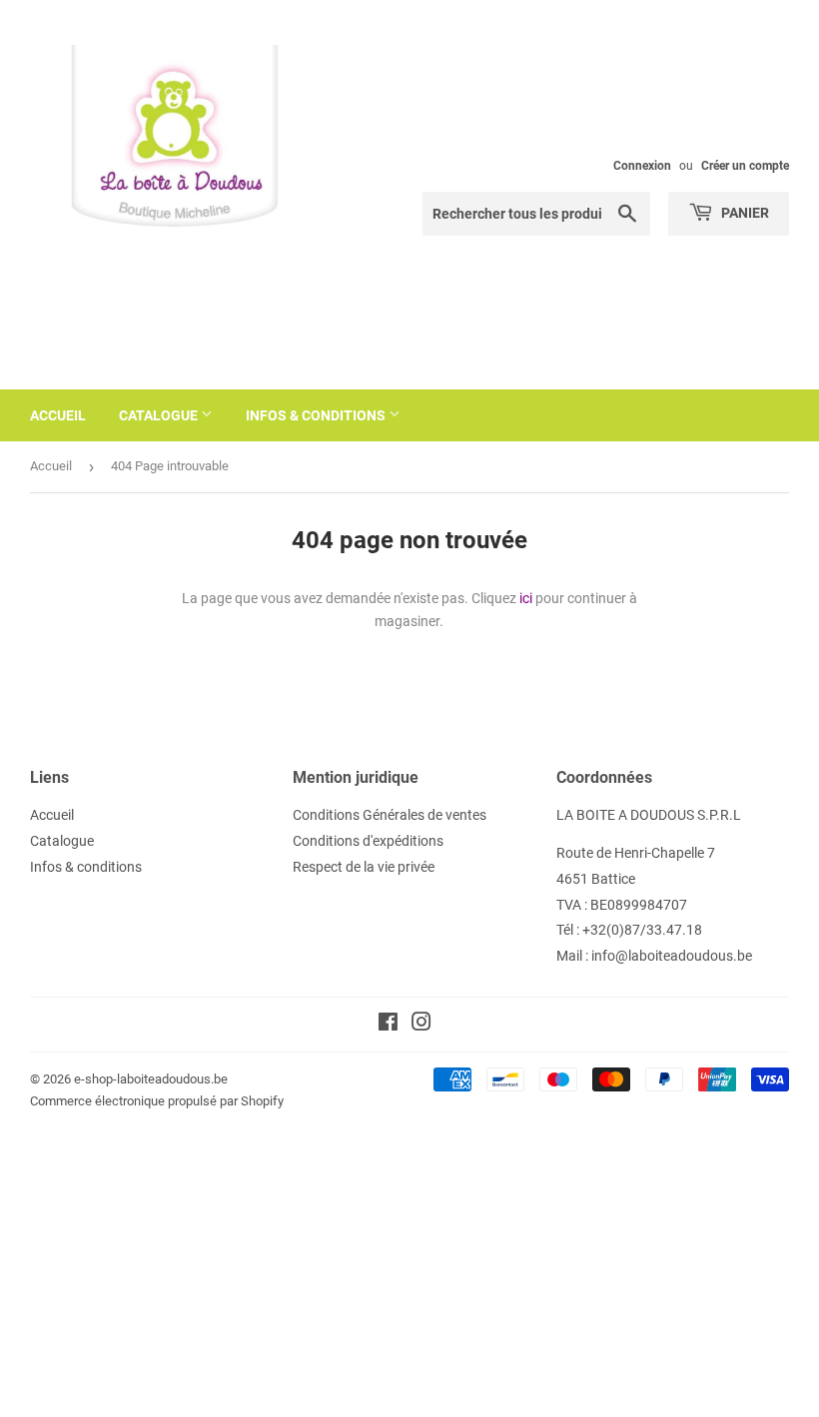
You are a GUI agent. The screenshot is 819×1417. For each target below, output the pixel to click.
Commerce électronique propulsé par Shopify (157, 1100)
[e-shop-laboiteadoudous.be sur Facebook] (388, 1025)
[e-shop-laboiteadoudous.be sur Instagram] (421, 1025)
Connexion (642, 166)
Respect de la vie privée (363, 867)
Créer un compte (745, 166)
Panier (743, 213)
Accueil (58, 415)
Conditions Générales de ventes (389, 815)
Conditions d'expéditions (368, 841)
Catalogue (160, 415)
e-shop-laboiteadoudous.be (151, 1078)
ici (525, 598)
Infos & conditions (317, 415)
